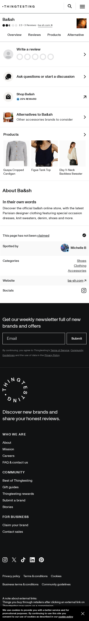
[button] (73, 248)
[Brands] (19, 6)
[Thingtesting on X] (14, 560)
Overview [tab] (14, 35)
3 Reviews (30, 25)
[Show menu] (82, 6)
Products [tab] (54, 35)
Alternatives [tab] (76, 35)
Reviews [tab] (34, 35)
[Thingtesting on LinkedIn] (32, 560)
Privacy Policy (51, 355)
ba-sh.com (44, 25)
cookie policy (65, 617)
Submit (76, 338)
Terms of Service (60, 350)
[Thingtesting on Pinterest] (41, 560)
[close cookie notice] (83, 613)
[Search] (69, 6)
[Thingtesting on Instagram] (4, 560)
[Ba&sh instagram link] (83, 290)
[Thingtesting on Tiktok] (23, 560)
